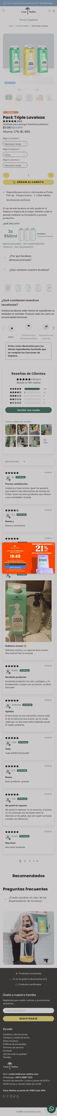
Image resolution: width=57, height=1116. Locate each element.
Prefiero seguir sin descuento (15, 569)
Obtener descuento (15, 567)
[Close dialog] (53, 544)
